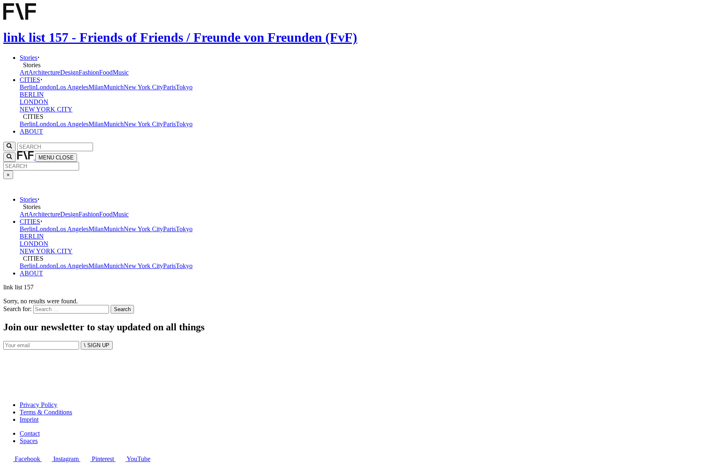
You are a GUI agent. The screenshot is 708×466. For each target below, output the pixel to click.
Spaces (29, 440)
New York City (143, 87)
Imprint (29, 419)
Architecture (44, 72)
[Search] (9, 157)
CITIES (30, 79)
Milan (96, 87)
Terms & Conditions (46, 412)
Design (69, 72)
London (46, 87)
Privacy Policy (38, 404)
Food (106, 72)
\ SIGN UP (96, 345)
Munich (114, 87)
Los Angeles (72, 87)
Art (24, 72)
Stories (28, 57)
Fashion (89, 72)
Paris (169, 87)
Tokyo (184, 87)
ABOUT (31, 131)
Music (121, 72)
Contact (30, 433)
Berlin (28, 87)
